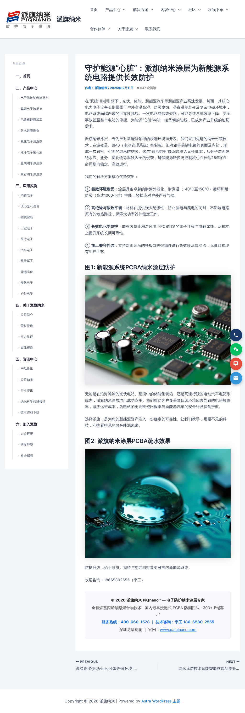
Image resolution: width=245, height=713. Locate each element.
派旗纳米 (68, 19)
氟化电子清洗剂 (31, 141)
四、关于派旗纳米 (30, 305)
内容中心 (168, 9)
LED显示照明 (30, 206)
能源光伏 (27, 272)
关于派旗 (125, 28)
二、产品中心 (26, 88)
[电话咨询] (236, 335)
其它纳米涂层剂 (31, 174)
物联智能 (27, 217)
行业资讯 (27, 390)
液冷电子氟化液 (31, 152)
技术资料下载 (30, 412)
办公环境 (27, 434)
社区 (192, 9)
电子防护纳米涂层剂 (35, 98)
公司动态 (27, 380)
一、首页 (23, 76)
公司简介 (27, 315)
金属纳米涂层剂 (31, 163)
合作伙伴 (97, 28)
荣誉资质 (27, 326)
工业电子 (27, 228)
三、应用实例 (26, 186)
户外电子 (27, 293)
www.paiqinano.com (178, 629)
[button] (123, 9)
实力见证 (27, 336)
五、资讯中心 (26, 359)
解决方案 (140, 9)
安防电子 (27, 282)
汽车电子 (27, 250)
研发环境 (27, 444)
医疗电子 (27, 239)
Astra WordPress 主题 (160, 701)
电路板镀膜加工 (31, 119)
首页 (94, 9)
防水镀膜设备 (30, 130)
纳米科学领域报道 (33, 401)
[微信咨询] (236, 349)
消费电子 (27, 195)
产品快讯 (27, 369)
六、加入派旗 (26, 424)
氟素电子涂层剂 (31, 109)
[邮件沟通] (236, 378)
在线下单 (215, 9)
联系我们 (153, 28)
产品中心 (113, 9)
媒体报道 (27, 347)
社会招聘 (27, 455)
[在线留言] (236, 364)
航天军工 (27, 261)
